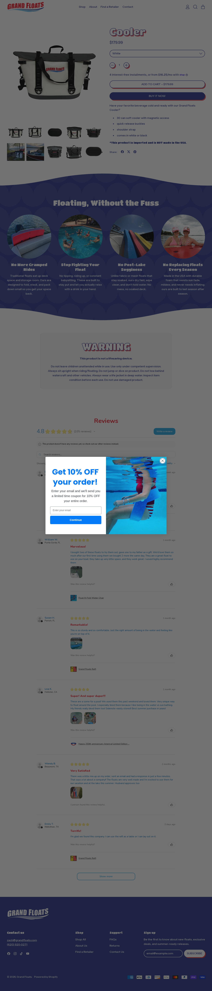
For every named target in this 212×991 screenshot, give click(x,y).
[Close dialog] (162, 460)
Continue (76, 520)
